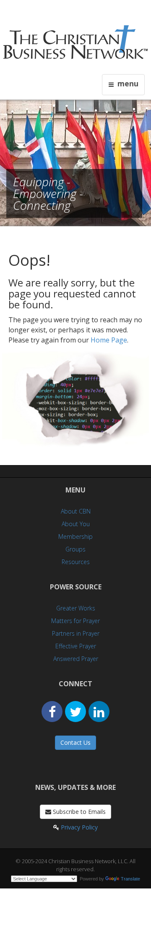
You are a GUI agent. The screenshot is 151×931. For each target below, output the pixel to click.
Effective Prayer (75, 646)
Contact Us (75, 742)
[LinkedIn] (99, 711)
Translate (130, 878)
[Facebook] (52, 711)
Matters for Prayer (75, 621)
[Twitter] (75, 711)
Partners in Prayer (75, 633)
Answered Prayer (75, 659)
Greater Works (75, 608)
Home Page (109, 340)
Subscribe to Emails (78, 812)
